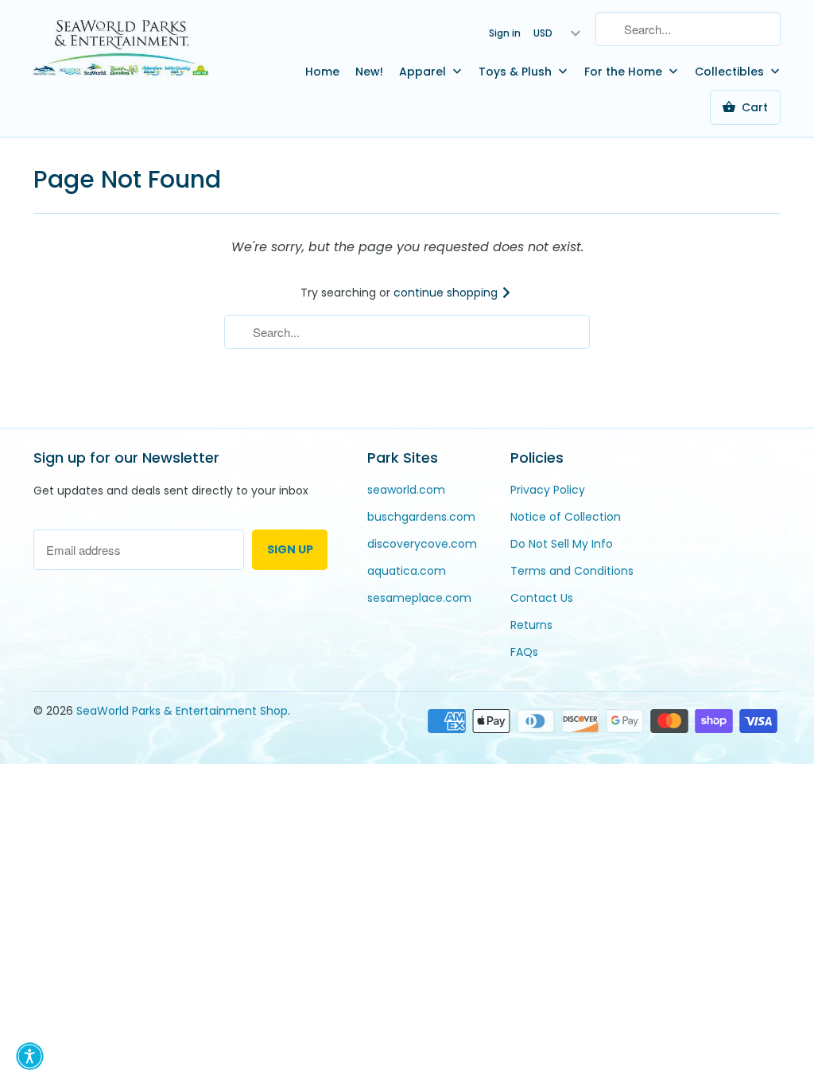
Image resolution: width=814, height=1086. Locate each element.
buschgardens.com (421, 517)
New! (369, 72)
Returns (531, 625)
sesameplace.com (419, 598)
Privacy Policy (547, 490)
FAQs (524, 652)
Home (322, 72)
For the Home (624, 72)
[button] (30, 1056)
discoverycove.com (422, 544)
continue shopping (447, 293)
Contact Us (541, 598)
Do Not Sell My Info (561, 544)
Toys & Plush (517, 72)
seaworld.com (406, 490)
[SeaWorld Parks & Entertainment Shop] (120, 47)
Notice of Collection (565, 517)
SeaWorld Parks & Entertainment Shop (182, 711)
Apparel (424, 72)
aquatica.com (406, 571)
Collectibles (731, 72)
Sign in (505, 33)
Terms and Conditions (572, 571)
